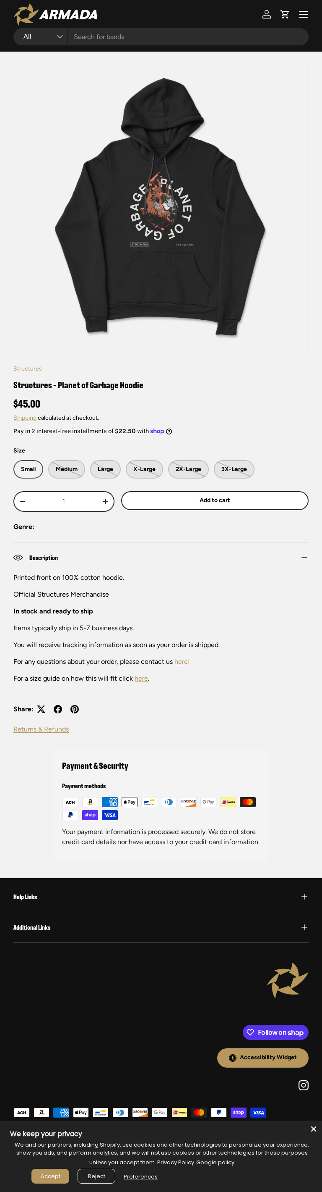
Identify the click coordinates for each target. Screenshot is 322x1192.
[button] (285, 14)
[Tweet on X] (41, 709)
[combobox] (161, 36)
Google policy (215, 1162)
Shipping (24, 417)
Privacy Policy (175, 1162)
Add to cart (215, 500)
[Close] (313, 1129)
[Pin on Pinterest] (74, 709)
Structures (27, 368)
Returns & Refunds (41, 729)
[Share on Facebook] (57, 709)
